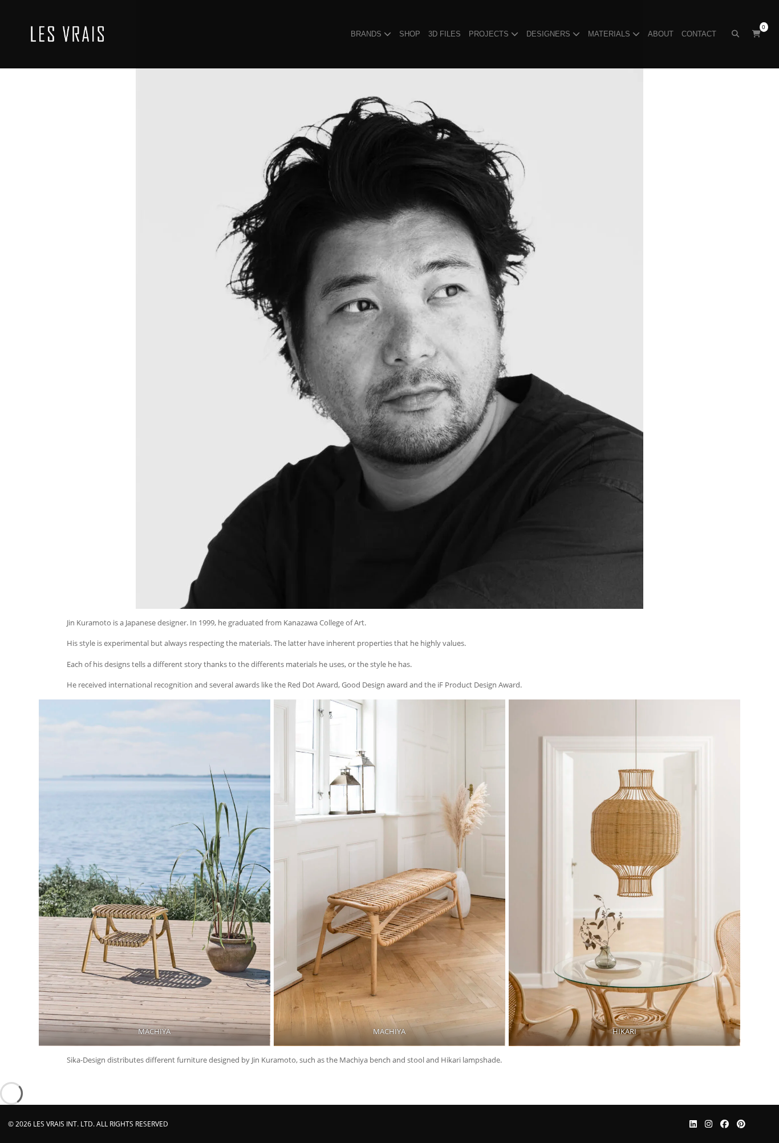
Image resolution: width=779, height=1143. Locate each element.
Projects (490, 34)
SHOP (411, 34)
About (662, 34)
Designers (549, 34)
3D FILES (445, 34)
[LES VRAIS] (67, 34)
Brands (367, 34)
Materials (610, 34)
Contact (700, 34)
